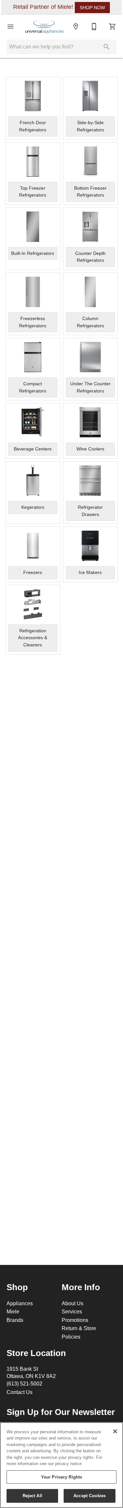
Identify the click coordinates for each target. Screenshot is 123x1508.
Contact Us (19, 1392)
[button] (10, 26)
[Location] (76, 26)
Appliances (20, 1303)
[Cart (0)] (112, 26)
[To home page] (44, 26)
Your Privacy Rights (61, 1476)
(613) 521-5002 (24, 1383)
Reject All (32, 1495)
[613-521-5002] (94, 26)
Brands (15, 1320)
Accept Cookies (89, 1495)
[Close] (115, 1431)
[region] (61, 1465)
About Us (72, 1303)
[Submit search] (106, 47)
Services (72, 1311)
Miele (13, 1311)
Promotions (75, 1320)
